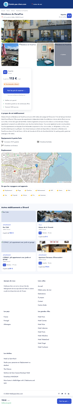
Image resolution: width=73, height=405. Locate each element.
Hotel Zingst (42, 343)
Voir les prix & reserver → (16, 90)
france (8, 11)
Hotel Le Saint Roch (10, 359)
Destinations (42, 294)
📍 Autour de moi (36, 4)
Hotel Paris (41, 317)
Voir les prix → (64, 401)
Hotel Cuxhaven (43, 347)
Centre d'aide (42, 305)
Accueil (3, 11)
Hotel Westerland (43, 339)
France (6, 317)
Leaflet (60, 182)
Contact (40, 301)
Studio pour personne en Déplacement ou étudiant (17, 363)
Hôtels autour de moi (44, 290)
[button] (36, 166)
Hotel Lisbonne (42, 328)
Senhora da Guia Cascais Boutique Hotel (17, 373)
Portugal (6, 320)
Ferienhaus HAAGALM (11, 377)
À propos (41, 297)
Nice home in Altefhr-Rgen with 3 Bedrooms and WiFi (19, 381)
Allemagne (7, 324)
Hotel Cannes (42, 320)
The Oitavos (7, 369)
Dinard (13, 11)
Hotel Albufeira (43, 336)
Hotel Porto (41, 332)
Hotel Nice (41, 324)
